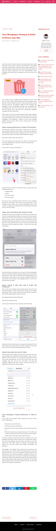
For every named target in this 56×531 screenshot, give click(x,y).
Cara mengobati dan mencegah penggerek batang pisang (45, 101)
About (16, 524)
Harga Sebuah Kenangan (46, 76)
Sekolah (30, 1)
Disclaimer (38, 524)
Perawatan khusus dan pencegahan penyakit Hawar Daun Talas (45, 87)
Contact (22, 524)
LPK (43, 1)
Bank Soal (48, 1)
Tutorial (15, 1)
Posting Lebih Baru (6, 517)
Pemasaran (37, 1)
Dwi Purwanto (47, 40)
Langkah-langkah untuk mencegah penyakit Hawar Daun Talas (44, 81)
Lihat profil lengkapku (46, 50)
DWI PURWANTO (31, 529)
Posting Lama (33, 517)
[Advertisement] (28, 15)
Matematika (23, 1)
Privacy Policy (30, 524)
